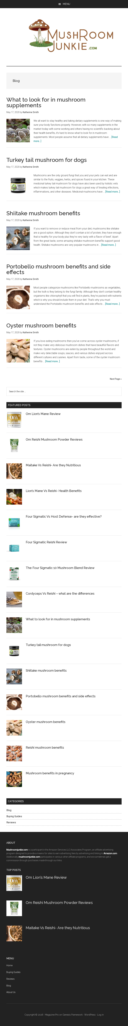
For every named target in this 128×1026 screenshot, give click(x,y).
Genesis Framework (73, 1014)
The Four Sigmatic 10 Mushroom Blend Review (60, 568)
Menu (66, 4)
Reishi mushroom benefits (45, 747)
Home (9, 965)
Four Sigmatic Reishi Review (46, 542)
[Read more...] (112, 191)
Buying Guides (14, 816)
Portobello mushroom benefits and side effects (58, 269)
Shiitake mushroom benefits (43, 213)
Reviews (11, 822)
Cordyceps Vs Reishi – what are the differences (60, 593)
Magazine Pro (52, 1014)
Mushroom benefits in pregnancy (50, 773)
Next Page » (116, 379)
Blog (8, 810)
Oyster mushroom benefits (41, 325)
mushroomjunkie (66, 35)
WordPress (90, 1014)
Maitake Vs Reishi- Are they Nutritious (53, 465)
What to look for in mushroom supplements (46, 102)
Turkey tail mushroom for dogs (46, 160)
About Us (10, 992)
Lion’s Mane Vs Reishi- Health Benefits (54, 491)
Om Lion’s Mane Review (43, 414)
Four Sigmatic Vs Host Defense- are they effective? (64, 516)
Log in (100, 1014)
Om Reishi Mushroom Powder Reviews (54, 439)
